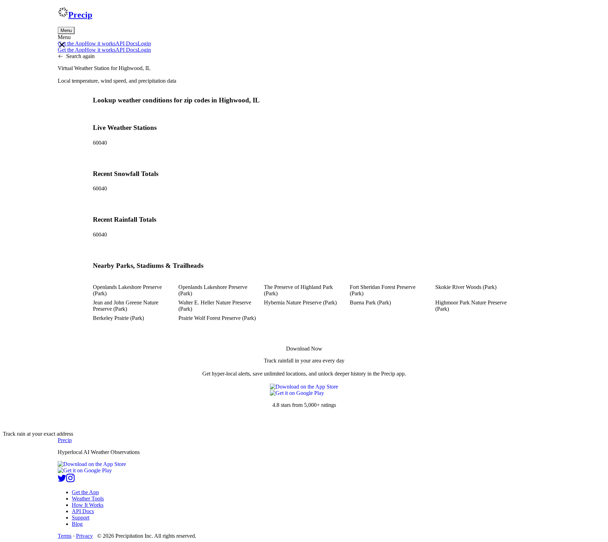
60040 (100, 143)
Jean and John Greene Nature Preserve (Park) (125, 306)
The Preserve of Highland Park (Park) (298, 290)
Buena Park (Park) (370, 302)
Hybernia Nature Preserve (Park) (300, 302)
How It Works (87, 505)
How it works (100, 43)
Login (144, 43)
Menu (66, 30)
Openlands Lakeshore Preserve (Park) (127, 290)
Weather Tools (88, 499)
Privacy (84, 536)
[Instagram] (70, 480)
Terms (64, 536)
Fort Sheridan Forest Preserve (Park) (383, 290)
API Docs (126, 43)
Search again (80, 56)
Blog (77, 524)
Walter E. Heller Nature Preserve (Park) (214, 306)
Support (80, 518)
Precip (80, 14)
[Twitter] (62, 480)
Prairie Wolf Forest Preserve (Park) (217, 318)
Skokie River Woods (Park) (465, 287)
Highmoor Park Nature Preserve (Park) (471, 306)
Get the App (85, 492)
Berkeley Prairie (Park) (118, 318)
